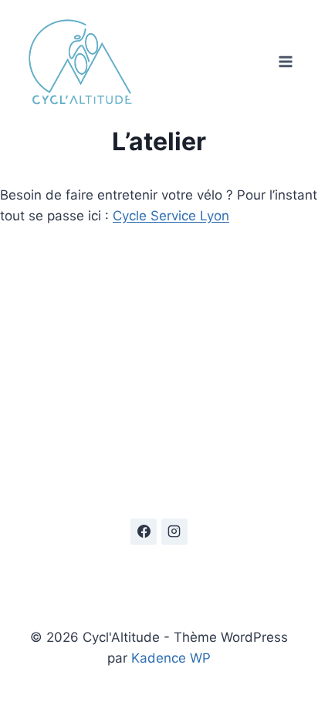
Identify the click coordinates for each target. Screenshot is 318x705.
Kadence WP (171, 658)
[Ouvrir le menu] (285, 61)
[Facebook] (143, 532)
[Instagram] (174, 532)
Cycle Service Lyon (171, 215)
